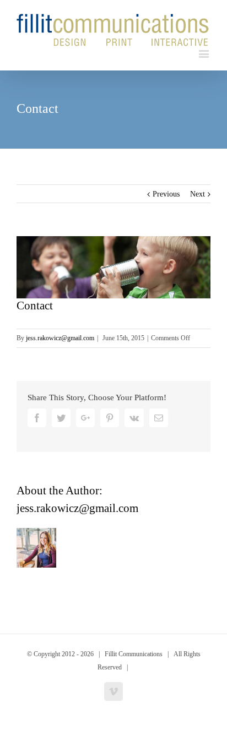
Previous (166, 194)
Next (197, 194)
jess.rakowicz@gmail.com (60, 338)
